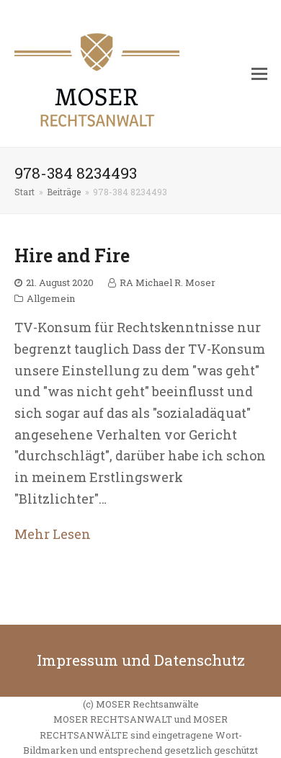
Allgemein (51, 298)
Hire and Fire (72, 255)
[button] (259, 73)
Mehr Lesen (52, 534)
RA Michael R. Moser (167, 282)
